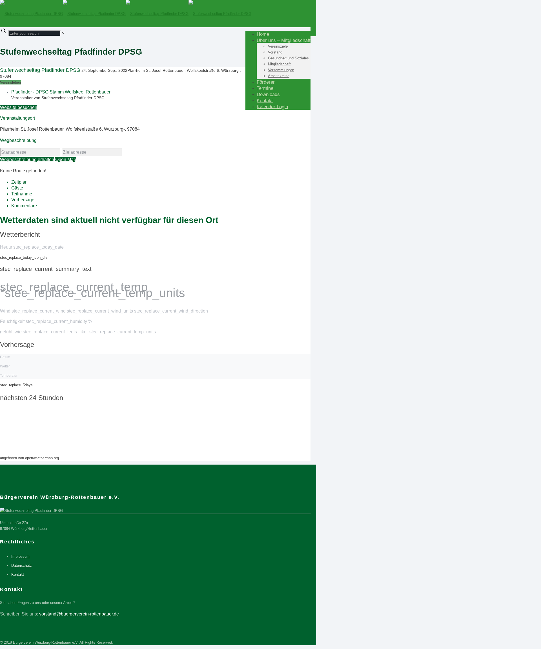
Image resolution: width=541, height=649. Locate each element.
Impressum (20, 556)
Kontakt (17, 574)
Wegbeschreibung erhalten (27, 159)
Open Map (65, 159)
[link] (63, 33)
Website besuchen (18, 107)
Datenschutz (21, 565)
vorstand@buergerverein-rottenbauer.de (79, 614)
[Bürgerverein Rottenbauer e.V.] (125, 14)
